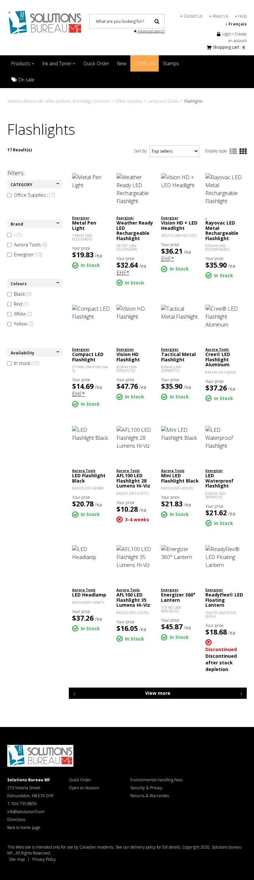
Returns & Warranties (149, 796)
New (121, 63)
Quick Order (96, 63)
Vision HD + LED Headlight (179, 225)
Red (21, 304)
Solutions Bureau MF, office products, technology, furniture (58, 101)
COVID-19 (144, 63)
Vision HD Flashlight (128, 356)
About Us (220, 16)
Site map (17, 859)
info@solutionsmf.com (26, 811)
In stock (26, 363)
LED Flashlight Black (89, 478)
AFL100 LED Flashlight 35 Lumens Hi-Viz (133, 600)
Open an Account (84, 788)
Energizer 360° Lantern (178, 597)
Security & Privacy (146, 788)
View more (157, 693)
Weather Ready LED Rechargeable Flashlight (134, 230)
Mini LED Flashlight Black (180, 478)
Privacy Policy (44, 859)
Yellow (23, 324)
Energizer (28, 254)
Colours (19, 283)
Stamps (171, 63)
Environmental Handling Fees (156, 780)
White (23, 314)
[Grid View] (243, 151)
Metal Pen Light (84, 225)
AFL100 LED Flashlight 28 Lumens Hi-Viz (133, 480)
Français (238, 24)
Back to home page (23, 827)
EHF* (122, 272)
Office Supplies (128, 101)
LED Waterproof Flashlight (219, 480)
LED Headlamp (89, 595)
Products (21, 63)
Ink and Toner (57, 63)
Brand (17, 224)
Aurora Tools (30, 244)
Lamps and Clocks (163, 101)
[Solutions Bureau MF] (45, 21)
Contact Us (193, 16)
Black (22, 294)
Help (242, 16)
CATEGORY (21, 184)
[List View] (233, 151)
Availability (22, 353)
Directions (16, 819)
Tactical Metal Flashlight (178, 356)
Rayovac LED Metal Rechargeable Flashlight (221, 230)
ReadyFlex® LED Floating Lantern (224, 600)
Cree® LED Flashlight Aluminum (217, 359)
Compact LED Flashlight (88, 356)
